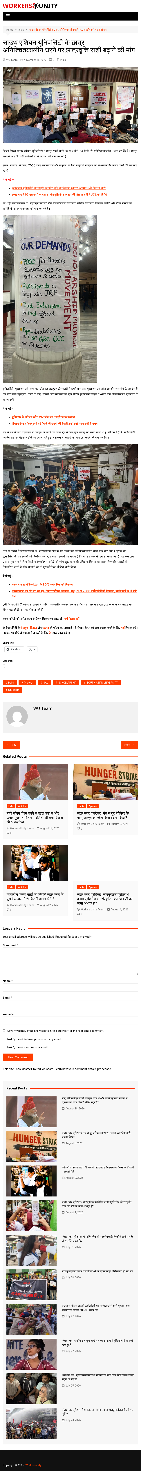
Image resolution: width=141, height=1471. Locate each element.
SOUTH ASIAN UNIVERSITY (102, 682)
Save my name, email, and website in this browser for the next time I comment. (55, 1030)
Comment (10, 945)
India (63, 59)
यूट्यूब (45, 627)
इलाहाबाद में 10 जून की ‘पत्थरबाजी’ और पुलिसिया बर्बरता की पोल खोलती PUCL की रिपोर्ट (59, 194)
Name (8, 981)
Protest (28, 682)
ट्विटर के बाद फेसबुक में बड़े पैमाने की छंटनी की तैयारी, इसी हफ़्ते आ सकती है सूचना (55, 423)
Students (13, 689)
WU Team (12, 59)
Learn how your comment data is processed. (83, 1069)
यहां (123, 627)
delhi (11, 682)
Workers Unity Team (22, 828)
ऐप (50, 633)
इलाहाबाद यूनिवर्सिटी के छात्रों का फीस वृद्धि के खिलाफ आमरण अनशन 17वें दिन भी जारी (59, 188)
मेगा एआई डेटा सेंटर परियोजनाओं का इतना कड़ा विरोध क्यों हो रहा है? (97, 1271)
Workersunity (33, 1465)
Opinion (22, 806)
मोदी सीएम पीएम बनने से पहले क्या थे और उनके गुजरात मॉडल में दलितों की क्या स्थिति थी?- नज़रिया (35, 817)
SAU (45, 682)
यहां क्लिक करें (71, 619)
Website (8, 1014)
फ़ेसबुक (24, 627)
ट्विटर (33, 627)
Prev (13, 744)
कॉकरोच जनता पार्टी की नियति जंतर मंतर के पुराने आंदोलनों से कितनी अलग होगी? (35, 896)
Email (7, 997)
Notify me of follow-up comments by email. (34, 1039)
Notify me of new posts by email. (27, 1047)
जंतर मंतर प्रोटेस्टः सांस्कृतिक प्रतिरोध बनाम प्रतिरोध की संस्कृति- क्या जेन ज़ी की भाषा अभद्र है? (105, 898)
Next (127, 744)
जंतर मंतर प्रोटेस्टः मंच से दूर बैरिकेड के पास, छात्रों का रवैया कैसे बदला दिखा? (103, 815)
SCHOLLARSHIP (67, 682)
